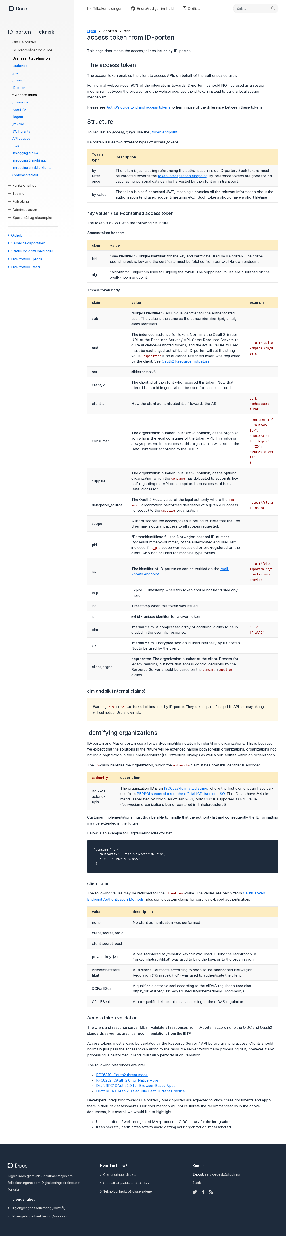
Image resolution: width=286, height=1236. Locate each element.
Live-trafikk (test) (25, 267)
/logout (17, 117)
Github (16, 235)
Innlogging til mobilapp (29, 160)
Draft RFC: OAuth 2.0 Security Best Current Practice (140, 1091)
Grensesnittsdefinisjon (31, 58)
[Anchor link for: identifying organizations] (160, 732)
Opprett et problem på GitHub (126, 1183)
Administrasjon (24, 209)
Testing (18, 193)
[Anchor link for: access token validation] (140, 1017)
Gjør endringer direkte (120, 1174)
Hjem (91, 31)
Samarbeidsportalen (28, 243)
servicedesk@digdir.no (222, 1174)
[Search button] (273, 8)
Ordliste (194, 8)
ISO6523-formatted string (185, 788)
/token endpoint (163, 132)
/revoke (18, 124)
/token (17, 80)
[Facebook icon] (203, 1192)
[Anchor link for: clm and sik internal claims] (147, 690)
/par (15, 73)
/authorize (19, 66)
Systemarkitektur (25, 175)
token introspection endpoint (182, 176)
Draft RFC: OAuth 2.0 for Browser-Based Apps (135, 1085)
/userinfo (19, 109)
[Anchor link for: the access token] (139, 65)
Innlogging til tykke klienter (32, 167)
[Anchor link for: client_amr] (111, 883)
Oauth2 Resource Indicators (185, 361)
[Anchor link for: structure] (116, 121)
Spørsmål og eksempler (32, 217)
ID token (18, 88)
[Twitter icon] (195, 1192)
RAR (15, 146)
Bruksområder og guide (32, 50)
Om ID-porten (24, 42)
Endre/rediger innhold (155, 8)
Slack (197, 1182)
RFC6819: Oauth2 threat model (122, 1075)
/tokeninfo (20, 102)
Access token (26, 95)
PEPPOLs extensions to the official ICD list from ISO (181, 793)
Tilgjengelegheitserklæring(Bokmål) (38, 1208)
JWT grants (21, 131)
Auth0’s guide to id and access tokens (138, 107)
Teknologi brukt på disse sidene (127, 1191)
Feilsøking (20, 201)
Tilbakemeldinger (107, 8)
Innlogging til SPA (25, 153)
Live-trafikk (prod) (26, 259)
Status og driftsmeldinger (32, 251)
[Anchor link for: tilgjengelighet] (36, 1199)
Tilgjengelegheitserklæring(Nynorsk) (39, 1216)
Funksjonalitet (24, 185)
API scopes (21, 138)
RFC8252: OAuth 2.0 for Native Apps (127, 1080)
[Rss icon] (211, 1192)
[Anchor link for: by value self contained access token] (176, 213)
